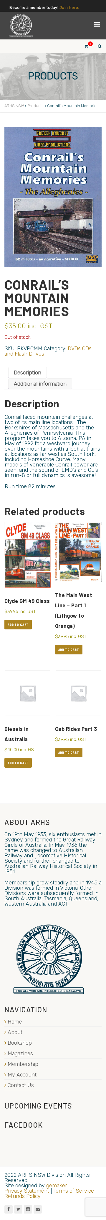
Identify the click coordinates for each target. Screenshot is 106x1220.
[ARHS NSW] (20, 25)
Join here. (69, 7)
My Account (22, 1074)
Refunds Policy (22, 1196)
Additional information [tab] (40, 384)
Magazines (20, 1053)
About (15, 1032)
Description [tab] (27, 372)
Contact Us (21, 1085)
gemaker (56, 1185)
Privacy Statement (26, 1191)
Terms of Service (73, 1191)
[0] (84, 46)
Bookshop (20, 1043)
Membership (23, 1064)
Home (15, 1021)
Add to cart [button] (18, 624)
